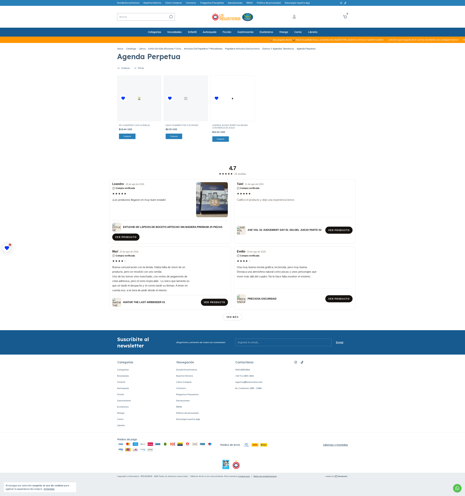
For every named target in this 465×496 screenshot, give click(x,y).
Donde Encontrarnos (128, 2)
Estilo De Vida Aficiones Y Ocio (164, 48)
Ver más (233, 317)
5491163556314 (242, 369)
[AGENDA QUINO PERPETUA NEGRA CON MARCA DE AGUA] (233, 98)
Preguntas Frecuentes (212, 2)
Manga (283, 32)
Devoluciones (235, 2)
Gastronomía (245, 32)
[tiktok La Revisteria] (345, 2)
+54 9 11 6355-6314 (244, 376)
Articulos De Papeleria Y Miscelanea (203, 48)
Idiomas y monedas (335, 444)
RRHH (249, 2)
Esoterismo (266, 32)
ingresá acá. (244, 476)
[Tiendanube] (336, 476)
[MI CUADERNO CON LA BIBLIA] (139, 98)
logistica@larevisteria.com (248, 382)
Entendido (49, 489)
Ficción (227, 32)
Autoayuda (209, 32)
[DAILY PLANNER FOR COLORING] (185, 98)
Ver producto (126, 237)
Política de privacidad (269, 2)
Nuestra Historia (152, 2)
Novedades (174, 32)
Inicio (120, 48)
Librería (312, 32)
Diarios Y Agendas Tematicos (278, 48)
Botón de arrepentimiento (265, 476)
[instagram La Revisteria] (341, 2)
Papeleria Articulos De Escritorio (242, 48)
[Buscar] (170, 16)
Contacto (191, 2)
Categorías (154, 32)
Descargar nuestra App (297, 2)
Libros (142, 48)
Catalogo (131, 48)
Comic (298, 32)
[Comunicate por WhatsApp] (457, 488)
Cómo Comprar (173, 2)
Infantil (192, 32)
